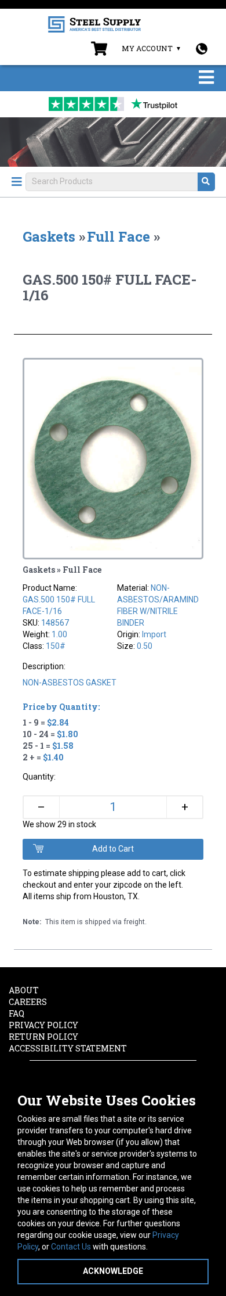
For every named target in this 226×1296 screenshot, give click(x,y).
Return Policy (43, 1036)
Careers (28, 1001)
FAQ (16, 1013)
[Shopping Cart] (99, 51)
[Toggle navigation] (206, 78)
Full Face (118, 236)
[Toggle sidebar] (17, 182)
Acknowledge (113, 1271)
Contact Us (71, 1246)
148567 (55, 622)
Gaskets (49, 236)
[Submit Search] (206, 182)
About (24, 990)
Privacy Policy (43, 1025)
